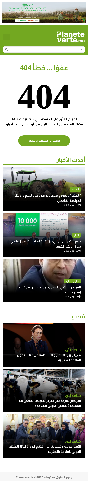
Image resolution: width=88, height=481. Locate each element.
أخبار (76, 235)
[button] (6, 37)
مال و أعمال (72, 281)
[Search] (6, 49)
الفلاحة (75, 189)
